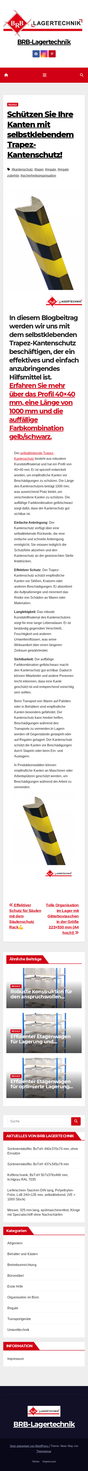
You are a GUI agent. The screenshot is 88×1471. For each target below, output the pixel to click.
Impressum (15, 1359)
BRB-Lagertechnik (44, 42)
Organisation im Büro (23, 1297)
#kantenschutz (22, 169)
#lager (38, 169)
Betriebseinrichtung (21, 1265)
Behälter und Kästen (22, 1254)
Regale (12, 104)
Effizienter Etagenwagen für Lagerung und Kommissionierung (40, 1041)
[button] (81, 75)
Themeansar (43, 1451)
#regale (50, 169)
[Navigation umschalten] (44, 75)
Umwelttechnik (18, 1329)
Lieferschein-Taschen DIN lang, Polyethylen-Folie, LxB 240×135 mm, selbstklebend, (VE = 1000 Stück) (41, 1195)
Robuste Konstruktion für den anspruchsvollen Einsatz (41, 997)
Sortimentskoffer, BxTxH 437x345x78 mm (38, 1164)
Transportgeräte (19, 1319)
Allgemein (15, 1243)
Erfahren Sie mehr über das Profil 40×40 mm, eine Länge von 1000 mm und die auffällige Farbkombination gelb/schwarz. (42, 411)
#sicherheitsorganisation (38, 175)
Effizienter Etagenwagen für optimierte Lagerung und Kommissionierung (40, 1086)
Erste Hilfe (15, 1286)
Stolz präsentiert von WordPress (29, 1446)
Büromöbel (15, 1275)
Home (35, 1461)
